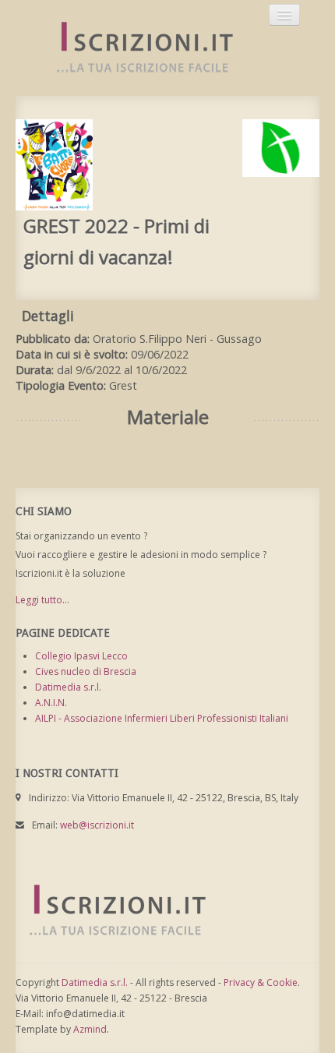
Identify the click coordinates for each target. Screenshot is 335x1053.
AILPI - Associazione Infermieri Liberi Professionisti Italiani (161, 718)
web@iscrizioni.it (97, 825)
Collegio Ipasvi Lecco (81, 656)
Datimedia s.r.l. (68, 687)
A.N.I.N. (51, 702)
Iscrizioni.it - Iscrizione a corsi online (136, 48)
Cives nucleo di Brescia (85, 671)
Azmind (90, 1029)
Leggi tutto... (42, 599)
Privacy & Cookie (261, 982)
